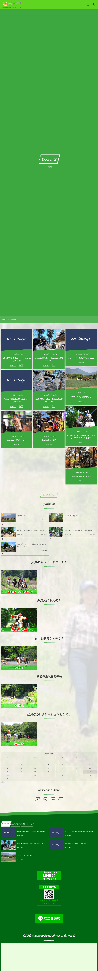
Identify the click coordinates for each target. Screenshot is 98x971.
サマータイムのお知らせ (25, 855)
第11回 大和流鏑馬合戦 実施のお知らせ (30, 530)
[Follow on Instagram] (53, 799)
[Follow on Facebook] (37, 799)
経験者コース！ (22, 516)
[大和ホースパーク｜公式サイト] (12, 4)
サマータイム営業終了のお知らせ (75, 843)
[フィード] (60, 799)
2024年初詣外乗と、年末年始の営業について (31, 843)
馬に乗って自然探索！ (72, 516)
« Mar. (3, 782)
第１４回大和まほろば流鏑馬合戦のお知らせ (79, 831)
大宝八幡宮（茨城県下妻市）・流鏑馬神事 (78, 530)
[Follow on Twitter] (45, 799)
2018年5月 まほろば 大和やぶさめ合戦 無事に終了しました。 (31, 545)
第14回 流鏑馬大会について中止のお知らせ (31, 831)
